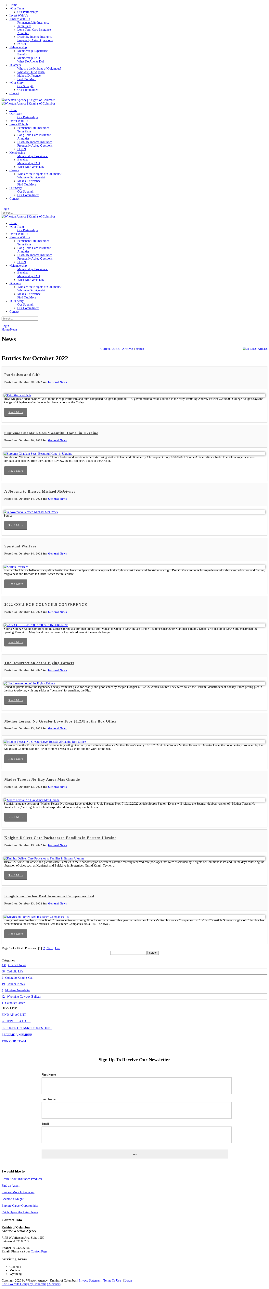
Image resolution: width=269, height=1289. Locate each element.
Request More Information (18, 1192)
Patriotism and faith (22, 375)
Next (49, 948)
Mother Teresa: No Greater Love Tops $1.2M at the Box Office (60, 721)
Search (139, 348)
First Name (49, 1074)
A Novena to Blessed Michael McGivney (40, 491)
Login (5, 208)
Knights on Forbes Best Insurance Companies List (49, 896)
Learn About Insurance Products (22, 1179)
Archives (127, 348)
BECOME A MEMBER (17, 1034)
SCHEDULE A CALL (16, 1021)
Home (5, 329)
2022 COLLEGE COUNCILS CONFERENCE (45, 604)
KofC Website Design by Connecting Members (31, 1284)
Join (134, 1154)
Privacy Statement (90, 1280)
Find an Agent (10, 1185)
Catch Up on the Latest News (20, 1212)
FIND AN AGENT (14, 1014)
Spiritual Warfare (20, 546)
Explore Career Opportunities (20, 1205)
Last (57, 948)
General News (57, 382)
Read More (15, 412)
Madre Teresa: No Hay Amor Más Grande (42, 779)
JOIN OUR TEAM (14, 1041)
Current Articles (110, 348)
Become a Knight (12, 1199)
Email (45, 1124)
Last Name (49, 1099)
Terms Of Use (112, 1280)
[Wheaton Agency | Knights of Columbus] (28, 100)
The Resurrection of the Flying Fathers (39, 663)
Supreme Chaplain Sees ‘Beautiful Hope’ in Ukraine (51, 433)
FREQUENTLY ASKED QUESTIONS (27, 1028)
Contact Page (39, 1251)
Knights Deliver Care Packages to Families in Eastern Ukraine (60, 838)
